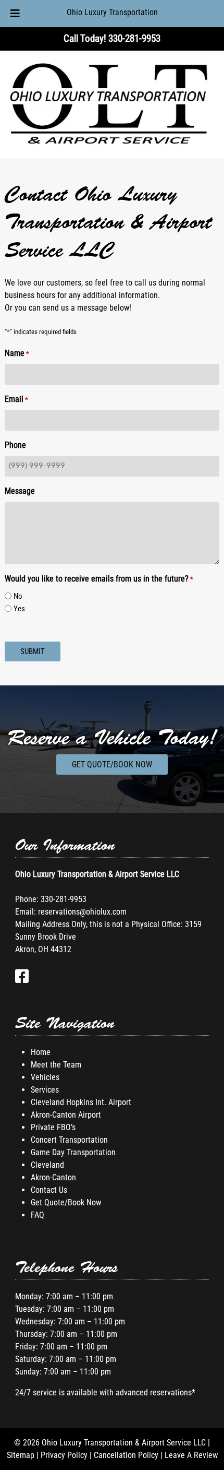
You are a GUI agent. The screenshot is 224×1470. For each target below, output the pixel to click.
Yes (19, 608)
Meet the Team (56, 1065)
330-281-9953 (63, 899)
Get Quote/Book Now (112, 764)
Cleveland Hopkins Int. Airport (81, 1102)
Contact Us (49, 1190)
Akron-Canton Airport (66, 1115)
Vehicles (45, 1077)
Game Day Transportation (73, 1152)
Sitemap (20, 1455)
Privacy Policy (64, 1455)
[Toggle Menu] (15, 13)
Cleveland (47, 1165)
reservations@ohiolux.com (82, 912)
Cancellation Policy (126, 1455)
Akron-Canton (53, 1177)
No (18, 596)
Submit (32, 651)
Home (41, 1052)
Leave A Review (191, 1455)
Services (45, 1090)
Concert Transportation (69, 1140)
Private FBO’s (53, 1127)
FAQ (37, 1215)
